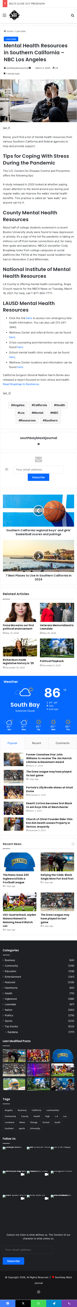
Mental (38, 412)
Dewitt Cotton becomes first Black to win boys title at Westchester (49, 805)
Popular (12, 743)
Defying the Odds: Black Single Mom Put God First (57, 876)
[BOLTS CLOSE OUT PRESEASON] (14, 1084)
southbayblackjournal (17, 68)
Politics (9, 1015)
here (29, 318)
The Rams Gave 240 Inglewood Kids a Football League (16, 878)
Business (10, 960)
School (45, 1122)
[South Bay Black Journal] (14, 15)
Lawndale (20, 31)
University (35, 1128)
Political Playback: (52, 661)
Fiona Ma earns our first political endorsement (18, 627)
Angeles (19, 405)
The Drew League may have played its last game (55, 918)
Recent (36, 743)
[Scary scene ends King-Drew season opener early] (38, 1069)
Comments (62, 743)
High (47, 1116)
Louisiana (9, 1122)
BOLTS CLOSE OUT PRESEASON (27, 3)
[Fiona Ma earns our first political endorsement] (20, 612)
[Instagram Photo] (14, 1158)
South (57, 1122)
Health (60, 405)
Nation (8, 1009)
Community (11, 965)
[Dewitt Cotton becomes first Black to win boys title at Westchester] (13, 808)
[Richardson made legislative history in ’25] (20, 647)
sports (22, 1128)
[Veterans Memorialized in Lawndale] (57, 612)
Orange (33, 1122)
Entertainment (13, 976)
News (22, 1122)
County (24, 1116)
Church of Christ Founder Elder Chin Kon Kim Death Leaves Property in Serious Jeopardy (49, 822)
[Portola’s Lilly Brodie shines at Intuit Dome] (13, 792)
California (40, 405)
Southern (51, 420)
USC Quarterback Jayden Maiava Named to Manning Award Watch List (19, 920)
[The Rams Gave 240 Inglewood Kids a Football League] (19, 861)
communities (52, 1110)
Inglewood (11, 998)
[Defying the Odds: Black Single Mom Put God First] (57, 861)
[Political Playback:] (57, 648)
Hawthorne (11, 987)
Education (10, 971)
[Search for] (72, 16)
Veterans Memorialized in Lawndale (57, 627)
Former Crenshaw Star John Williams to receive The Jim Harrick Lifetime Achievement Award (49, 758)
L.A (56, 1116)
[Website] (38, 444)
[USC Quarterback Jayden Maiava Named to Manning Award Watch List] (19, 902)
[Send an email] (30, 68)
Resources (28, 420)
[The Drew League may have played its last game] (13, 776)
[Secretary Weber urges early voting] (62, 1084)
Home (9, 31)
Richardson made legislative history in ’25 (18, 661)
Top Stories (11, 1026)
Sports (8, 1020)
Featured (10, 982)
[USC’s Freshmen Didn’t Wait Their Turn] (38, 1055)
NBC (55, 412)
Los (22, 412)
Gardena (13, 1032)
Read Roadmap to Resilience (21, 384)
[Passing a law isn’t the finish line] (38, 1084)
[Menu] (4, 16)
